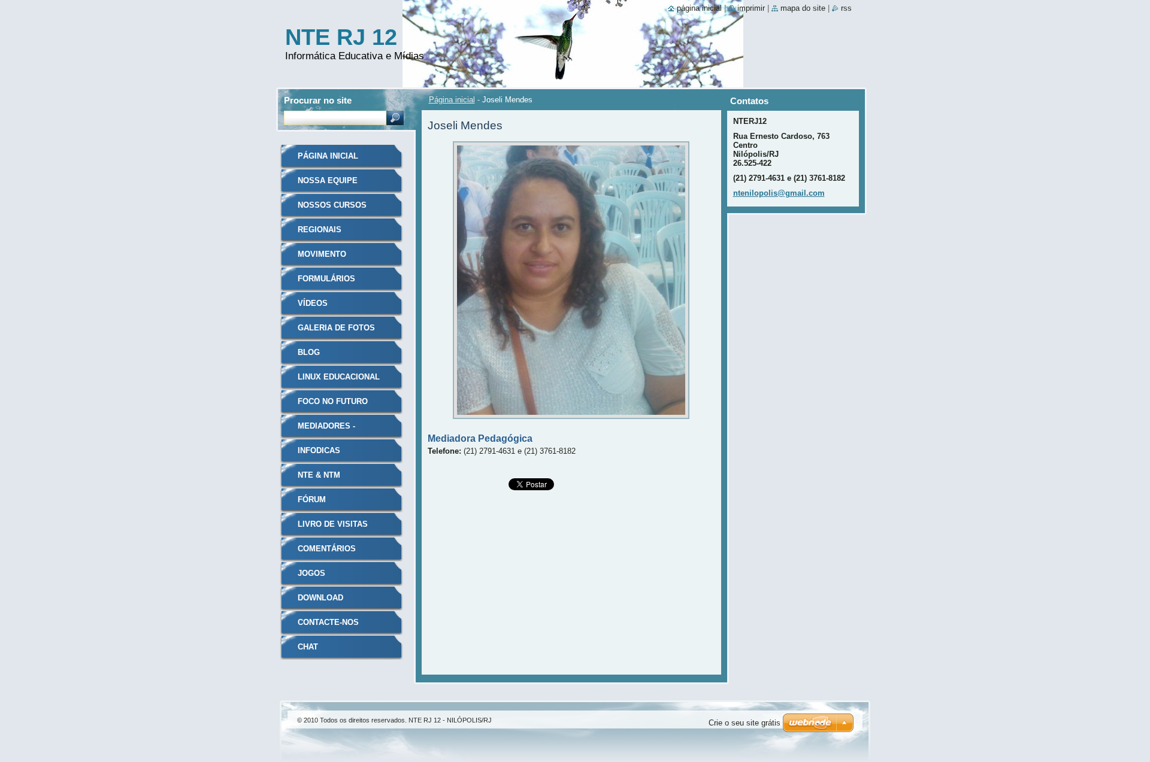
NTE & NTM (319, 474)
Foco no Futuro (333, 401)
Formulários (326, 278)
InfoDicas (319, 450)
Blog (309, 352)
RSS (846, 8)
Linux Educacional (339, 376)
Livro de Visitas (333, 524)
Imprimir (751, 8)
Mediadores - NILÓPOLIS (326, 430)
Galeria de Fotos (336, 327)
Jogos (311, 573)
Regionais (319, 229)
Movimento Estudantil (322, 258)
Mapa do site (802, 8)
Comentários (327, 548)
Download (320, 597)
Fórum (312, 499)
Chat (308, 646)
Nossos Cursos (332, 205)
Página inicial (452, 99)
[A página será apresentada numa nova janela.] (571, 422)
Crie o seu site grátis (744, 722)
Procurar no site (318, 100)
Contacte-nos (328, 622)
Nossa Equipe (328, 180)
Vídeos (313, 303)
